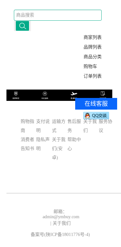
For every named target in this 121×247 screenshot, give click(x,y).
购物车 (90, 66)
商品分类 (93, 56)
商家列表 (93, 37)
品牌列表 (93, 47)
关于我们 (62, 223)
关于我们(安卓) (59, 148)
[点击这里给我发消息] (96, 115)
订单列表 (93, 76)
